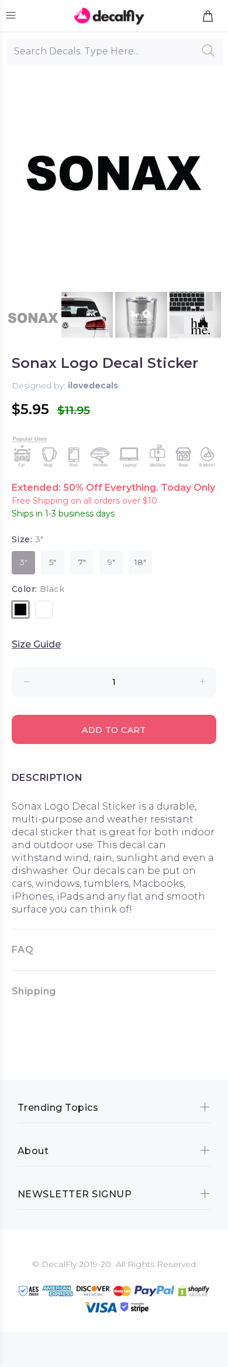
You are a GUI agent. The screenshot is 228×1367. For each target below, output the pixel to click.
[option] (33, 318)
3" (23, 562)
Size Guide (36, 644)
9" (111, 562)
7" (82, 562)
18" (140, 562)
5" (52, 562)
